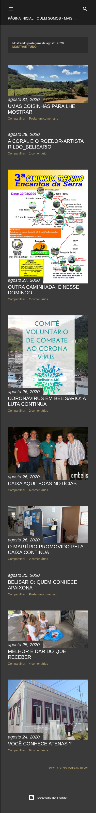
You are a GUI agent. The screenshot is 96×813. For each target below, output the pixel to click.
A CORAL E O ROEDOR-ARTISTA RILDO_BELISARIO (45, 144)
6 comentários (38, 490)
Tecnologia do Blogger (52, 797)
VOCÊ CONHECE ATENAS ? (40, 743)
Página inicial (20, 18)
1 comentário (38, 153)
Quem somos (49, 18)
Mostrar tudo (24, 47)
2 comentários (38, 299)
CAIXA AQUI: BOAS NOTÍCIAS (42, 483)
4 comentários (38, 663)
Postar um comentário (43, 118)
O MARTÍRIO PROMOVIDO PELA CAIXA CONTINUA (45, 549)
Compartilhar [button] (16, 118)
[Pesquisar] (85, 8)
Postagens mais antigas (68, 768)
